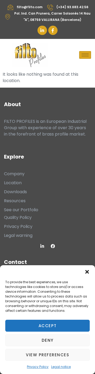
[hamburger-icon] (85, 55)
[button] (87, 271)
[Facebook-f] (53, 30)
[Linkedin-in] (42, 30)
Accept (48, 325)
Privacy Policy (38, 366)
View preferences (47, 355)
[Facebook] (53, 246)
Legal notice (61, 366)
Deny (48, 340)
